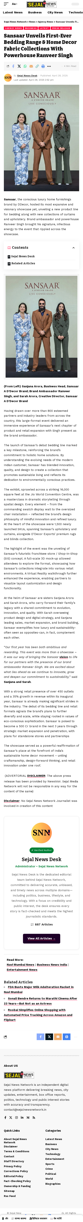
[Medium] (28, 1118)
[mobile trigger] (7, 4)
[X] (11, 1118)
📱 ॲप (5, 1218)
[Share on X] (19, 66)
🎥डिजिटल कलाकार (38, 1218)
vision (63, 657)
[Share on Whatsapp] (25, 66)
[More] (49, 66)
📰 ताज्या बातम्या (18, 1218)
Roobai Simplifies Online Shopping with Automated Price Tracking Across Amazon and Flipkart (38, 1015)
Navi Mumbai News (20, 964)
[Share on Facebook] (13, 66)
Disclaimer (11, 801)
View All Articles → (42, 938)
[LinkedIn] (22, 1118)
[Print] (43, 66)
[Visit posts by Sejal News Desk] (8, 78)
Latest (44, 28)
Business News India (52, 964)
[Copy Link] (37, 66)
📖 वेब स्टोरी (56, 1218)
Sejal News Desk (27, 75)
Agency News (13, 28)
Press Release (61, 28)
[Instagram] (16, 1118)
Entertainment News (22, 969)
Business (31, 28)
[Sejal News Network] (41, 4)
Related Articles (23, 263)
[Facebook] (5, 1118)
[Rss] (34, 1118)
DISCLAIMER (36, 776)
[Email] (31, 66)
